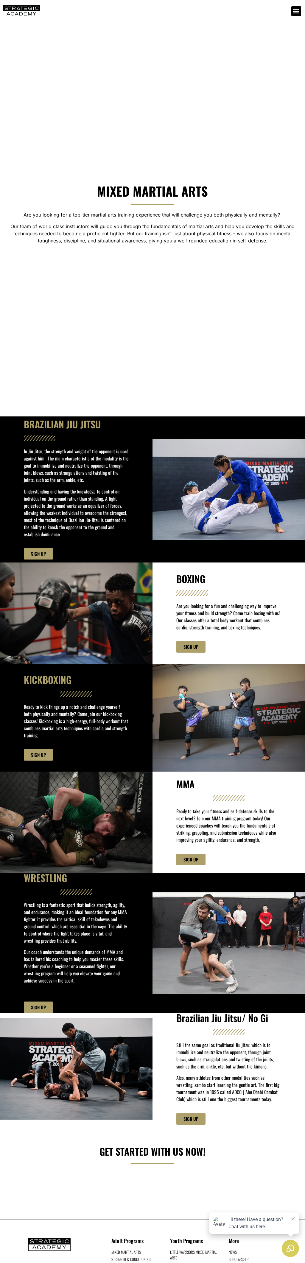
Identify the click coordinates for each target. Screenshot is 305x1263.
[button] (296, 11)
